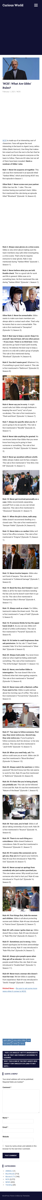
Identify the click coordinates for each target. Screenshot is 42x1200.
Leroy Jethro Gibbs (19, 1040)
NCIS (19, 92)
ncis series (6, 1044)
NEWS (7, 1182)
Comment (7, 1087)
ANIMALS (9, 1171)
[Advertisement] (21, 33)
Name (5, 1118)
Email (5, 1127)
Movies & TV (10, 1177)
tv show (21, 1044)
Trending (8, 1185)
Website (6, 1137)
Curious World (13, 5)
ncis (28, 1040)
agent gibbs (7, 1040)
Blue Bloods (10, 1174)
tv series (14, 1044)
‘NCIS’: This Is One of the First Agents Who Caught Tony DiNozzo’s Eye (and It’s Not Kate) (20, 1063)
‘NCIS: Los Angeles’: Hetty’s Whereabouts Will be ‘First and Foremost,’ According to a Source (21, 1055)
